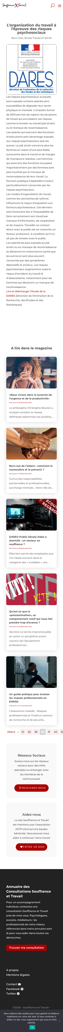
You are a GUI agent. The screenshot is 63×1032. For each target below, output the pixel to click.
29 (36, 731)
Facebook (13, 989)
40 (55, 731)
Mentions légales (18, 975)
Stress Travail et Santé (38, 38)
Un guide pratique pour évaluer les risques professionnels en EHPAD (29, 698)
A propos (12, 970)
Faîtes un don (33, 846)
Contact (11, 984)
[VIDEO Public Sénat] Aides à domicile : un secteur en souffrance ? (28, 540)
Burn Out (17, 38)
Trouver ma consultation (26, 947)
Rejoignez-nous (34, 787)
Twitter (11, 993)
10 (23, 731)
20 (29, 731)
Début (11, 731)
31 (49, 731)
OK (32, 1027)
